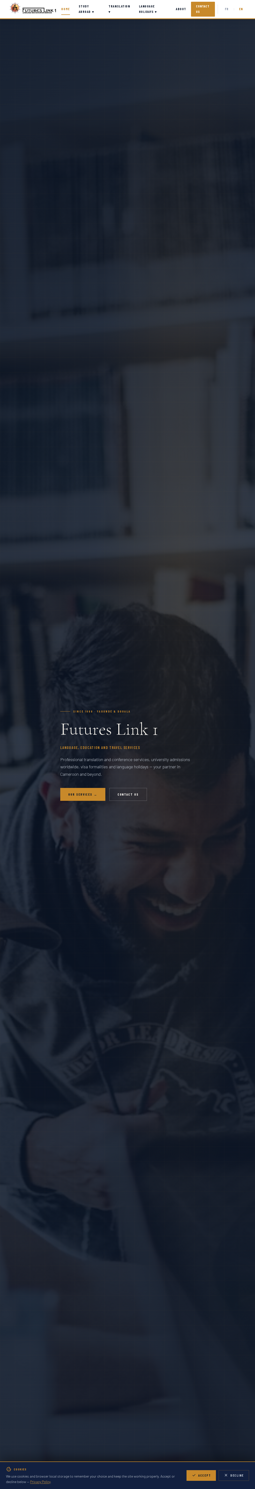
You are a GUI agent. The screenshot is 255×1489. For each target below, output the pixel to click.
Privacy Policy (40, 1482)
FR (227, 9)
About (181, 9)
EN (241, 9)
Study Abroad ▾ (86, 9)
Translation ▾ (119, 9)
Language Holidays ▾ (148, 9)
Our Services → (82, 794)
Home (65, 9)
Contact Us (202, 9)
